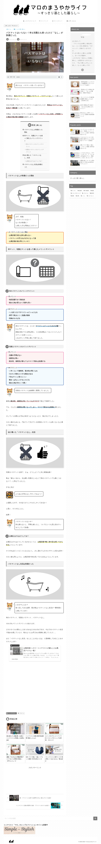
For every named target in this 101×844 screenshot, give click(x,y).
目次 (34, 125)
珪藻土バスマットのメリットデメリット (35, 151)
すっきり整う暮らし (12, 713)
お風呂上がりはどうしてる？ (34, 161)
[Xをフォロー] (82, 70)
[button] (95, 818)
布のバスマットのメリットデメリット (35, 145)
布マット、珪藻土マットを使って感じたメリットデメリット (33, 138)
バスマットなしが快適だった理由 (33, 131)
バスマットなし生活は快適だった (33, 166)
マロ (82, 37)
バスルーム (21, 713)
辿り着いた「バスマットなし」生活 (32, 156)
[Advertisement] (35, 780)
